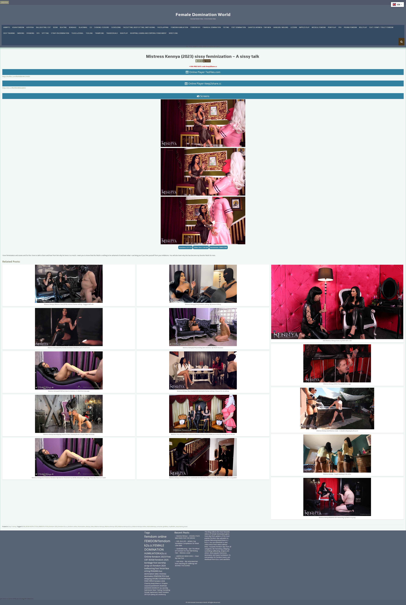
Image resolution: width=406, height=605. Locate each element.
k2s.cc (163, 553)
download (163, 586)
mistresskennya (151, 526)
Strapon (165, 583)
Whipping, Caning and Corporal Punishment (148, 33)
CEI (91, 27)
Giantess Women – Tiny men (259, 27)
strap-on (148, 565)
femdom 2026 (159, 581)
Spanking (30, 33)
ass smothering (161, 594)
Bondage (72, 27)
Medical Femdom (319, 27)
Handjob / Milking (280, 27)
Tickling (89, 33)
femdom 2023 (53, 526)
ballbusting (149, 568)
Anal (167, 576)
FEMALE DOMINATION (154, 547)
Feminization (81, 526)
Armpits (6, 27)
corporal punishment (151, 586)
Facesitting (166, 590)
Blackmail (83, 27)
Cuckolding (116, 27)
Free (168, 556)
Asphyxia (30, 27)
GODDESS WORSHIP (151, 588)
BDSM (55, 27)
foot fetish (160, 568)
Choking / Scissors (101, 27)
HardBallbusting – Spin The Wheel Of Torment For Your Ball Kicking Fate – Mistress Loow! (187, 551)
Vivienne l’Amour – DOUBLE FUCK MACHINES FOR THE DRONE (187, 537)
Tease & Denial (77, 33)
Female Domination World (203, 14)
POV (340, 27)
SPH (37, 33)
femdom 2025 (162, 559)
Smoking (20, 33)
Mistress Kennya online (139, 526)
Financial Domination (212, 27)
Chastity (147, 583)
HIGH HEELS (149, 581)
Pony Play (332, 27)
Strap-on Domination (60, 33)
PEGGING (154, 571)
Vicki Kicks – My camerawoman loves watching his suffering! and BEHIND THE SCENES (186, 563)
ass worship (164, 588)
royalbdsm (172, 526)
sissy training (180, 526)
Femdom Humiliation (179, 27)
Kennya (88, 526)
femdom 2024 (159, 565)
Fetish (160, 592)
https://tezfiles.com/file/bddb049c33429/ (16, 76)
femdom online (72, 526)
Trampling (99, 33)
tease (185, 526)
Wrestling (173, 33)
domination (148, 576)
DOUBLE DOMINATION (161, 578)
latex (92, 526)
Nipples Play (304, 27)
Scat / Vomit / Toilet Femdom (381, 27)
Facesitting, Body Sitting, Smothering (139, 27)
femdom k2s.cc (62, 526)
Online (147, 556)
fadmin (207, 61)
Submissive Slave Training (153, 590)
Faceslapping (162, 27)
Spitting (45, 33)
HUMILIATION (152, 553)
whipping (148, 578)
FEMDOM (151, 541)
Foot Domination (238, 27)
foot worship (159, 562)
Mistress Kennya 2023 (111, 526)
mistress (162, 574)
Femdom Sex (195, 27)
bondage (148, 562)
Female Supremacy (151, 592)
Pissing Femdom (350, 27)
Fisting (226, 27)
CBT (146, 559)
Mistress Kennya (99, 526)
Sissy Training (9, 33)
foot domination (153, 572)
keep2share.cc (156, 583)
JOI (149, 594)
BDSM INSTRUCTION (32, 526)
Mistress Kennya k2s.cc (125, 526)
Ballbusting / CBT (43, 27)
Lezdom (293, 27)
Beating (63, 27)
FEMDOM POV (159, 576)
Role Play (363, 27)
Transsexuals (112, 33)
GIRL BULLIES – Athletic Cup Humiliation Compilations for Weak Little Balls (187, 543)
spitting (152, 594)
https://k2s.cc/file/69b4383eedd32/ (14, 88)
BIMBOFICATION (43, 526)
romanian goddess (162, 526)
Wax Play (124, 33)
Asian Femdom (18, 27)
